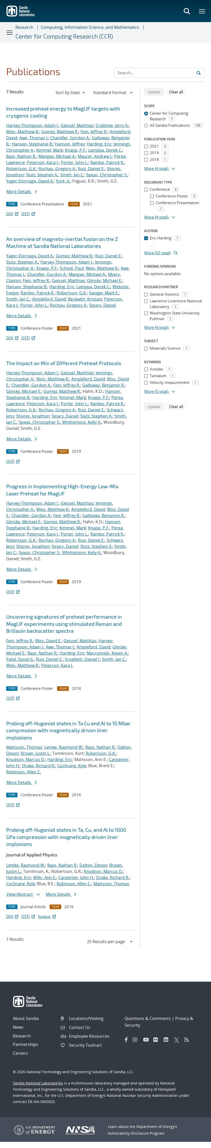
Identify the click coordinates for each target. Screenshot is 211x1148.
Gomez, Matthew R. (59, 131)
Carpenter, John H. (76, 877)
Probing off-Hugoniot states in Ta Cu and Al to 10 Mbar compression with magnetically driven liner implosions (68, 730)
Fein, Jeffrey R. (94, 131)
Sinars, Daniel (102, 305)
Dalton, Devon (93, 865)
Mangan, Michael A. (57, 156)
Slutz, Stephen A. (42, 175)
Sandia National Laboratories (38, 1083)
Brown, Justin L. (35, 753)
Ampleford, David (49, 299)
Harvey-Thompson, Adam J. (32, 125)
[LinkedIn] (167, 1040)
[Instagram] (136, 1040)
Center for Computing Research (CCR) (64, 36)
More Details (19, 191)
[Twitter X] (178, 1040)
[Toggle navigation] (9, 32)
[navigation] (70, 92)
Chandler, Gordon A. (70, 138)
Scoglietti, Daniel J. (82, 659)
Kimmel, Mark (49, 150)
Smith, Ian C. (72, 175)
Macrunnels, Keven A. (107, 653)
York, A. (63, 181)
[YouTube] (147, 1040)
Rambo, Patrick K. (107, 162)
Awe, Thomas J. (33, 138)
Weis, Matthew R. (22, 131)
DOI (9, 213)
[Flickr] (157, 1040)
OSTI (25, 213)
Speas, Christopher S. (107, 175)
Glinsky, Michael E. (104, 280)
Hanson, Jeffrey (70, 144)
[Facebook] (126, 1040)
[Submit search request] (198, 73)
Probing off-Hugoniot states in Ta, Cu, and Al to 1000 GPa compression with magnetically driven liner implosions (66, 837)
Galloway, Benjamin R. (103, 385)
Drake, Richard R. (38, 766)
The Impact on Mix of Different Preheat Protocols (63, 363)
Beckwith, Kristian (85, 299)
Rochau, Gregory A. (57, 168)
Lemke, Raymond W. (63, 747)
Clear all (178, 91)
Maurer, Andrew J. (95, 156)
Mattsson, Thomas (24, 747)
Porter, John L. (74, 162)
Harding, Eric (99, 144)
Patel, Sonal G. (20, 659)
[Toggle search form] (186, 11)
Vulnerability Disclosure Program (136, 1133)
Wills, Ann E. (44, 877)
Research (24, 27)
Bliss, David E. (48, 641)
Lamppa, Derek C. (105, 150)
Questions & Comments (148, 1018)
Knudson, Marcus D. (25, 759)
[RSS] (188, 1040)
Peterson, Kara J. (43, 162)
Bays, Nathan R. (21, 156)
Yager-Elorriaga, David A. (30, 181)
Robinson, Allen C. (23, 772)
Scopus (44, 916)
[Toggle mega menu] (202, 11)
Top (195, 1142)
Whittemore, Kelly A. (81, 422)
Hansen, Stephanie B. (32, 144)
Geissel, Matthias (77, 125)
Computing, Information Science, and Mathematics (90, 27)
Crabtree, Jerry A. (112, 125)
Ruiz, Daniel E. (91, 168)
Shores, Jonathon (33, 416)
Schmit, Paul (72, 268)
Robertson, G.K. (21, 168)
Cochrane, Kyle (71, 766)
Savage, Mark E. (104, 293)
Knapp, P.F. (75, 150)
